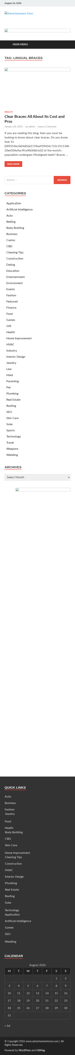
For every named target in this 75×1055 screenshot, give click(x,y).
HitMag (40, 1050)
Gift (8, 326)
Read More (12, 163)
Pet (8, 387)
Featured (12, 301)
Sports (10, 430)
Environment (14, 283)
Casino (10, 240)
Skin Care (12, 418)
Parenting (12, 381)
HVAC (10, 344)
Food (9, 313)
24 (9, 1008)
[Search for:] (37, 180)
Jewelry (11, 362)
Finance (11, 307)
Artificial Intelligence (19, 209)
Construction (14, 258)
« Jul (7, 1025)
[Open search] (66, 44)
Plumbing (12, 393)
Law (9, 369)
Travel (10, 442)
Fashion (11, 295)
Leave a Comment (47, 127)
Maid (9, 375)
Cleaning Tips (14, 252)
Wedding (12, 455)
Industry (11, 350)
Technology (13, 436)
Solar (9, 424)
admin (32, 127)
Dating (10, 264)
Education (12, 270)
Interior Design (15, 356)
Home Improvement (19, 338)
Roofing (11, 405)
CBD (9, 246)
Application (13, 203)
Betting (10, 221)
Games (10, 320)
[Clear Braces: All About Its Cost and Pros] (37, 88)
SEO (9, 412)
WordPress (25, 1050)
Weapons (12, 448)
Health (9, 112)
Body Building (15, 227)
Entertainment (15, 277)
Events (10, 289)
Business (11, 234)
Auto (9, 215)
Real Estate (13, 399)
